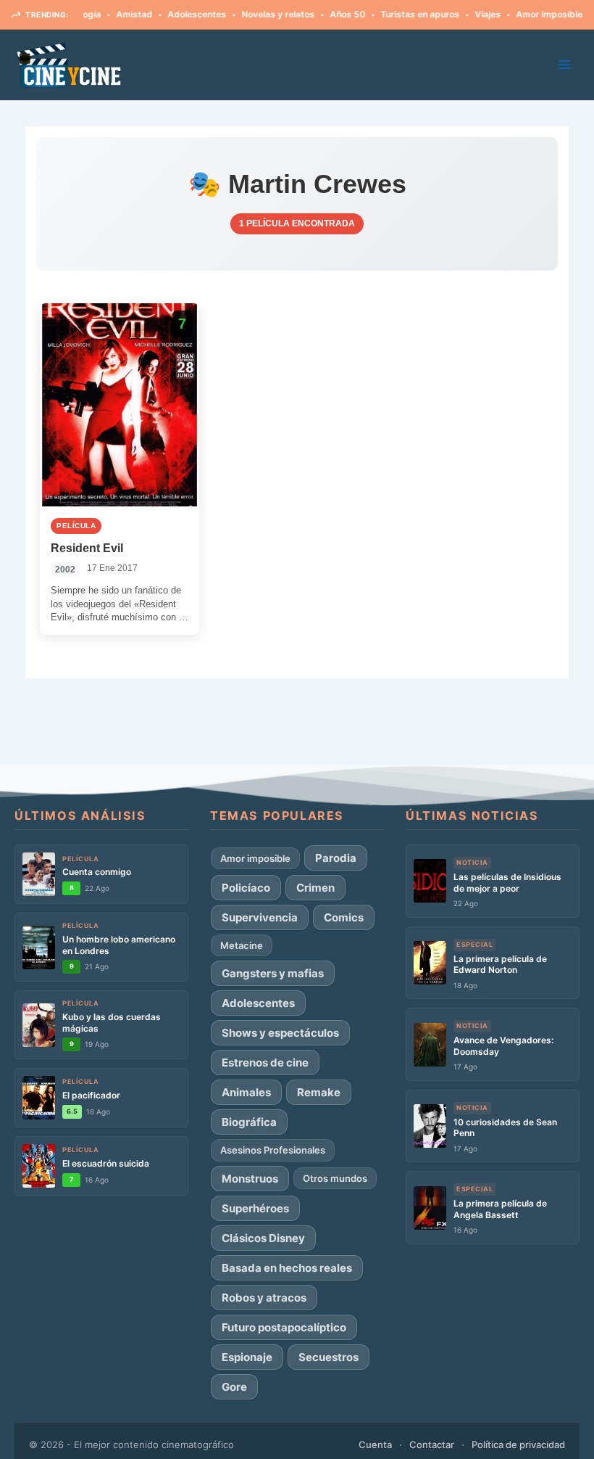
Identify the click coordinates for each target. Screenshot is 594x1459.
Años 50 (328, 14)
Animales (246, 1092)
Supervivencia (260, 917)
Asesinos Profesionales (272, 1150)
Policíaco (246, 888)
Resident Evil (87, 548)
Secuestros (328, 1357)
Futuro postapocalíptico (284, 1327)
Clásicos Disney (263, 1238)
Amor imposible (530, 14)
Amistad (115, 14)
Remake (318, 1092)
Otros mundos (335, 1178)
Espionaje (247, 1357)
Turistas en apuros (400, 14)
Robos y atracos (264, 1297)
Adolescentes (177, 14)
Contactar (431, 1444)
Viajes (469, 14)
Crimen (315, 888)
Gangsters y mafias (273, 973)
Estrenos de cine (265, 1062)
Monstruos (250, 1178)
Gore (234, 1387)
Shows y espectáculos (280, 1033)
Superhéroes (255, 1208)
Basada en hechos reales (287, 1268)
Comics (344, 917)
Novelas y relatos (259, 14)
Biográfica (249, 1122)
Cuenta (375, 1444)
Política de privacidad (518, 1444)
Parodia (335, 858)
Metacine (241, 945)
